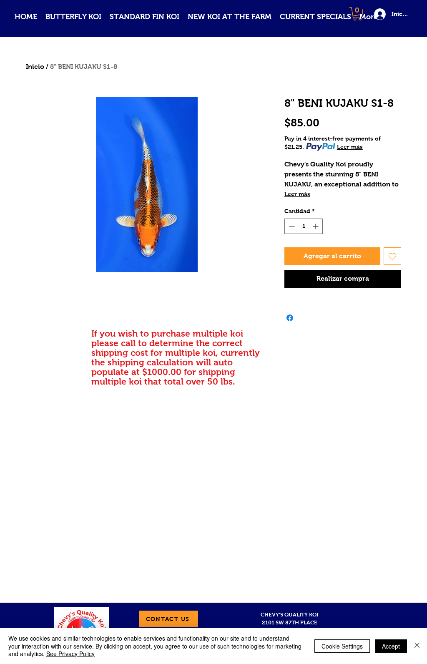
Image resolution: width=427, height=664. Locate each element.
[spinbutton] (303, 226)
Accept (391, 646)
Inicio (35, 66)
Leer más (350, 146)
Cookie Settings (342, 646)
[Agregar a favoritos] (392, 256)
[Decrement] (291, 226)
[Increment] (316, 226)
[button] (73, 17)
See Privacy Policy (70, 653)
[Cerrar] (417, 645)
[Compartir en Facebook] (290, 318)
